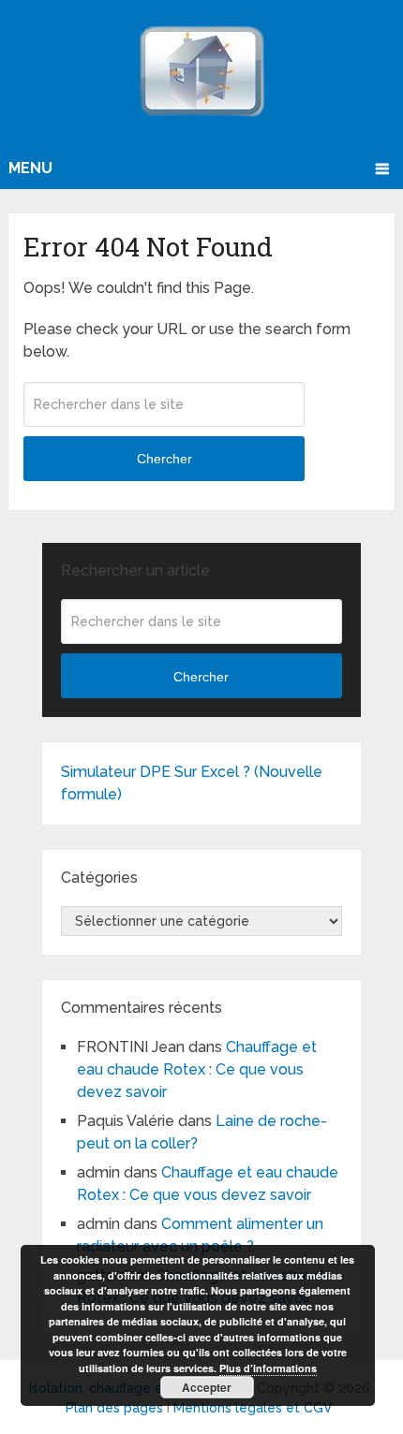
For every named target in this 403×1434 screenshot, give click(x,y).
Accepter (206, 1387)
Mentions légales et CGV (253, 1407)
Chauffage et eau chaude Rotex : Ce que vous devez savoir (197, 1069)
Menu (30, 168)
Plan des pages (114, 1407)
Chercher (164, 458)
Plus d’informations (268, 1368)
